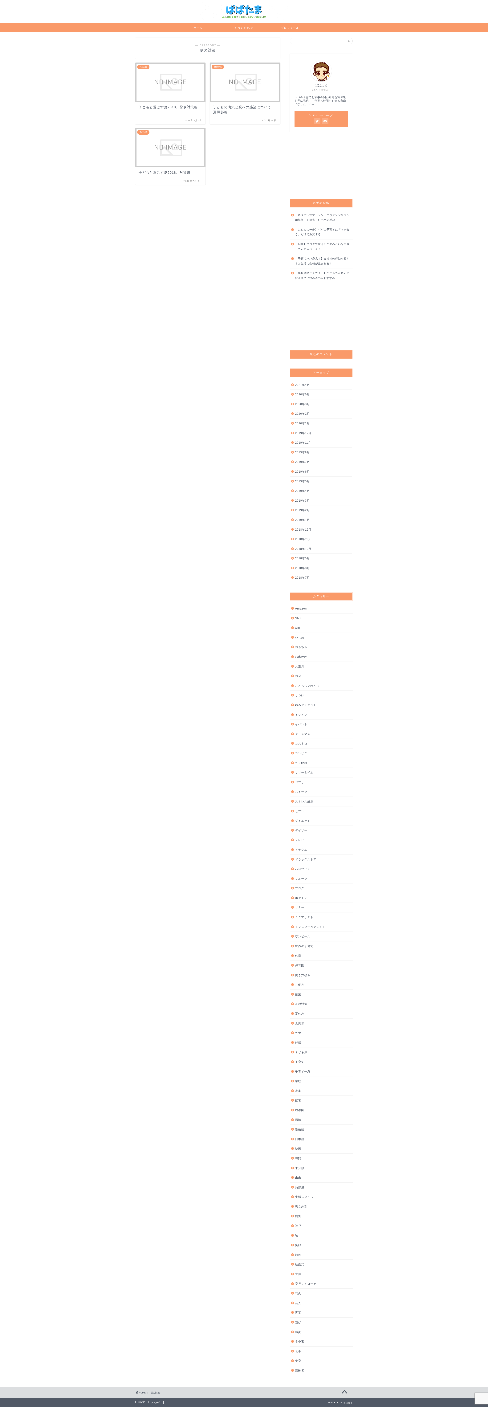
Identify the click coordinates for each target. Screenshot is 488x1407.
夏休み (299, 1013)
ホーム (198, 28)
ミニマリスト (304, 917)
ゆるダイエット (305, 705)
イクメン (301, 714)
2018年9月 (302, 558)
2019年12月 (303, 433)
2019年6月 (302, 471)
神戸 (298, 1225)
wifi (297, 627)
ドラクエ (301, 849)
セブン (299, 811)
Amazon (301, 608)
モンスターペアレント (310, 926)
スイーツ (301, 791)
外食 (298, 1032)
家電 (298, 1100)
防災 (298, 1332)
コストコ (301, 743)
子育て (299, 1061)
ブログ (299, 888)
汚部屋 (299, 1187)
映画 (298, 1148)
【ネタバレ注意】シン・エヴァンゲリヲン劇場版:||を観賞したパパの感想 (322, 218)
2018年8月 (302, 568)
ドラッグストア (305, 859)
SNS (298, 618)
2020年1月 (302, 423)
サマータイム (304, 772)
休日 (298, 955)
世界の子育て (304, 946)
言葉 (298, 1312)
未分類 (299, 1168)
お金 (298, 676)
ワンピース (302, 936)
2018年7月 (302, 577)
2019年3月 (302, 500)
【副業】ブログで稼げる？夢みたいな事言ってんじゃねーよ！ (322, 247)
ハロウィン (302, 869)
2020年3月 (302, 404)
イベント (301, 724)
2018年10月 (303, 548)
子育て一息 (302, 1071)
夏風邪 (299, 1023)
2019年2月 (302, 510)
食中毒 (299, 1341)
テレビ (299, 840)
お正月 (299, 666)
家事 (298, 1090)
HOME (141, 1402)
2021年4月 (302, 384)
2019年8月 (302, 452)
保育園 (299, 965)
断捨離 (299, 1129)
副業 (298, 994)
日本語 (299, 1139)
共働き (299, 984)
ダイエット (302, 820)
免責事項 (156, 1402)
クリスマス (302, 734)
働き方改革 (302, 975)
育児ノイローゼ (305, 1283)
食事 (298, 1351)
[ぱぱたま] (244, 20)
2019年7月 (302, 461)
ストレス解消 (304, 801)
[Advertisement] (321, 165)
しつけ (299, 695)
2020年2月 (302, 413)
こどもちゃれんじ (307, 685)
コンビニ (301, 753)
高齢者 (299, 1370)
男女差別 (301, 1206)
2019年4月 (302, 490)
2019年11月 (303, 442)
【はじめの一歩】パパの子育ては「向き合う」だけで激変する (322, 232)
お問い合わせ (244, 28)
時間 (298, 1158)
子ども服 (301, 1052)
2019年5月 (302, 481)
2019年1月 (302, 519)
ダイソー (301, 830)
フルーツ (301, 878)
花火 (298, 1293)
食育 (298, 1360)
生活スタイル (304, 1196)
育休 (298, 1274)
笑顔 (298, 1245)
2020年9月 (302, 394)
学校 (298, 1081)
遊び (298, 1322)
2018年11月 (303, 539)
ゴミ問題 (301, 763)
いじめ (299, 637)
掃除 (298, 1119)
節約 (298, 1254)
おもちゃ (301, 647)
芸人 (298, 1303)
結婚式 (299, 1264)
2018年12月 (303, 529)
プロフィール (290, 28)
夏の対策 (301, 1003)
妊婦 (298, 1042)
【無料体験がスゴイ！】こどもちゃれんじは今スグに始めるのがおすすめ (322, 275)
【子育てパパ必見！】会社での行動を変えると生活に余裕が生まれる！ (322, 261)
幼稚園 (299, 1110)
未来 (298, 1177)
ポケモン (301, 897)
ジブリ (299, 782)
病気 (298, 1216)
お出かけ (301, 656)
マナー (299, 907)
